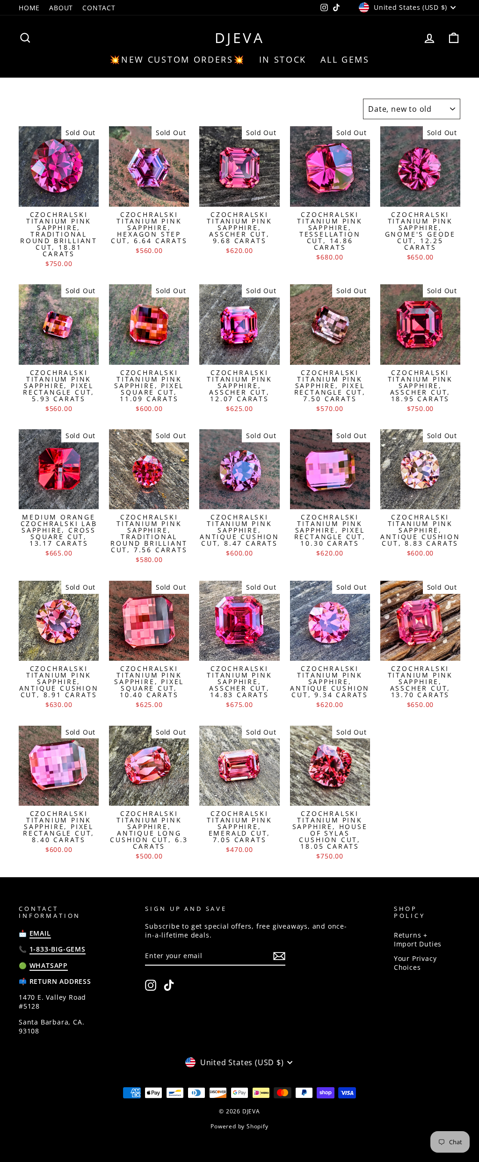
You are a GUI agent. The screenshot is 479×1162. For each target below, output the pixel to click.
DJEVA (240, 37)
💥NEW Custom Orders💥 (177, 59)
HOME (29, 7)
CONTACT (99, 7)
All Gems (345, 59)
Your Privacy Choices (415, 963)
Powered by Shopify (239, 1126)
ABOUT (61, 7)
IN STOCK (283, 59)
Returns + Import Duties (418, 939)
